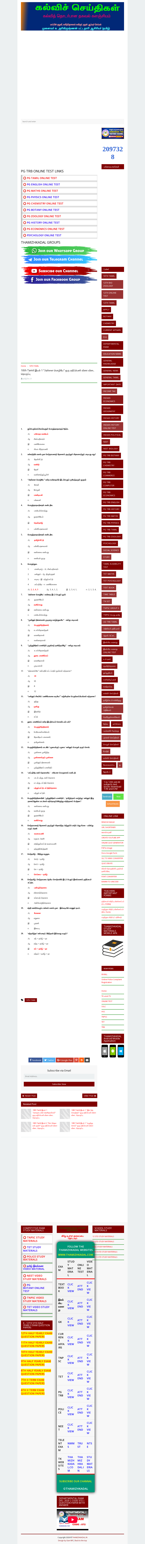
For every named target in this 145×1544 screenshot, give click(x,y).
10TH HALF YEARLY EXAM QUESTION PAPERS (36, 1353)
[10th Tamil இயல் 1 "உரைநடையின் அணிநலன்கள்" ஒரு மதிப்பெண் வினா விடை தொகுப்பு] (26, 1114)
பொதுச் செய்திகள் (111, 744)
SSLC (104, 1006)
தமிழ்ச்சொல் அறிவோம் (108, 708)
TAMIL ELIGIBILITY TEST (112, 565)
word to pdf (106, 832)
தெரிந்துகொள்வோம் (111, 717)
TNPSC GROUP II (111, 608)
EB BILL (104, 974)
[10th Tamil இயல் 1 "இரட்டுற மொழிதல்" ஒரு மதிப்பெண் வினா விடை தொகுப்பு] (65, 1114)
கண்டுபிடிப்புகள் (109, 679)
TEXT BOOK (108, 587)
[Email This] (87, 1060)
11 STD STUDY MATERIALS (103, 1241)
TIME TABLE (109, 594)
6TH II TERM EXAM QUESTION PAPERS (33, 1391)
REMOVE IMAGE (108, 822)
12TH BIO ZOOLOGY (108, 284)
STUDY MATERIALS (90, 1463)
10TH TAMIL (31, 1000)
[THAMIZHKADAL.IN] (72, 16)
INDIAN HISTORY (111, 418)
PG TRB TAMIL (110, 529)
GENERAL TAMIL (111, 377)
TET (103, 1022)
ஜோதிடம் (107, 771)
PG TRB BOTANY (111, 455)
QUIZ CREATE (107, 863)
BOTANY (107, 316)
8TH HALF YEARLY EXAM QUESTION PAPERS (36, 1372)
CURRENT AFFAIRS (112, 330)
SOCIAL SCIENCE (111, 550)
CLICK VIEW (89, 1287)
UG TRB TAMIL (110, 621)
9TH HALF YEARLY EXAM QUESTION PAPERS (36, 1362)
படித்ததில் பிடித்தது (111, 730)
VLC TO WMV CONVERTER (112, 858)
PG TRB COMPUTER (108, 484)
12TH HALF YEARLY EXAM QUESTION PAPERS (36, 1334)
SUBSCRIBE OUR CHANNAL (75, 1481)
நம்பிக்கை (117, 724)
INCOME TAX (109, 391)
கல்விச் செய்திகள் (110, 693)
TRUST (80, 1445)
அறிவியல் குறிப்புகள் (111, 628)
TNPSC (104, 1016)
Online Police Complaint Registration (112, 981)
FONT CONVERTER (109, 876)
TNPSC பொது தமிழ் (111, 614)
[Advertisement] (72, 52)
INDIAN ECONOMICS (109, 399)
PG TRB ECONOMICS (109, 494)
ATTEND (80, 1287)
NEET (105, 441)
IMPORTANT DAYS (112, 384)
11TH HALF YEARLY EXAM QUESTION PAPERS (36, 1344)
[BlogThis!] (81, 1060)
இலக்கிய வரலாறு (110, 642)
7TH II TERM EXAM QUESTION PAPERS (33, 1381)
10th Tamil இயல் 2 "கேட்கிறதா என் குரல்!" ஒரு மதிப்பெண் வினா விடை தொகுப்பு (45, 1125)
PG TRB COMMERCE (109, 474)
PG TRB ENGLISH (111, 502)
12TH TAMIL (109, 302)
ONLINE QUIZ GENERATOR (112, 842)
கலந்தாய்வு (107, 686)
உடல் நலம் (107, 659)
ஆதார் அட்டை (109, 635)
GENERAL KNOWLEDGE (109, 362)
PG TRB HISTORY (111, 509)
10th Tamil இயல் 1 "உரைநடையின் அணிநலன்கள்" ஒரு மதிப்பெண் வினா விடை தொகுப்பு (44, 1114)
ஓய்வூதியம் (107, 672)
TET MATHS (108, 573)
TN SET (106, 601)
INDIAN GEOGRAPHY (109, 409)
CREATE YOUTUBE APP (111, 837)
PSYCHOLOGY (109, 543)
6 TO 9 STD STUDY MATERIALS (104, 1251)
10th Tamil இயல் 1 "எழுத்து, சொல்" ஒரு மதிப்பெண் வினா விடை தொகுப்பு (82, 1125)
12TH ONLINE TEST (109, 294)
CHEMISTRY (108, 323)
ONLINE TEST (107, 1001)
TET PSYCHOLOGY (112, 580)
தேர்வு (105, 724)
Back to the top (81, 1540)
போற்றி (106, 751)
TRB (103, 1027)
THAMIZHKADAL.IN (80, 1463)
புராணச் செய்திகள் (111, 737)
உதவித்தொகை (109, 666)
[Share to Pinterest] (76, 1060)
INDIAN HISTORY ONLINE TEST (111, 426)
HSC (103, 1011)
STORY (106, 557)
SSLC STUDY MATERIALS (102, 1246)
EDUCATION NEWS (112, 353)
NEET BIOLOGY (110, 448)
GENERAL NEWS (110, 370)
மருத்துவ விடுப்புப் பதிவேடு (112, 917)
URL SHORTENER (109, 827)
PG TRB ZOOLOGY (112, 536)
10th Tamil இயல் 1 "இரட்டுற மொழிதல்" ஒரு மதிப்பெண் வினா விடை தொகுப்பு (83, 1112)
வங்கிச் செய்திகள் (111, 758)
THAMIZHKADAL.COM (71, 1463)
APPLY (106, 309)
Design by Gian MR (65, 1540)
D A (105, 337)
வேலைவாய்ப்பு (109, 765)
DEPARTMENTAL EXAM (111, 345)
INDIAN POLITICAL (112, 435)
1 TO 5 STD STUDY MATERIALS (104, 1257)
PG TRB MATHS (110, 516)
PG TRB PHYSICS (111, 522)
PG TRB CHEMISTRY (108, 464)
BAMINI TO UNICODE (110, 881)
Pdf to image (107, 848)
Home (104, 991)
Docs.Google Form (109, 853)
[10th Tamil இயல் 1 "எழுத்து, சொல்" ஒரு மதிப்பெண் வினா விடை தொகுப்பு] (65, 1127)
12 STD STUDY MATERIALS (103, 1236)
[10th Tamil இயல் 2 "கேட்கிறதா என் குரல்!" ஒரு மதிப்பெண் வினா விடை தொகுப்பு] (26, 1127)
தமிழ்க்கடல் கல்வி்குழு (112, 700)
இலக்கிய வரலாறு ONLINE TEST (110, 651)
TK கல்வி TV (106, 996)
